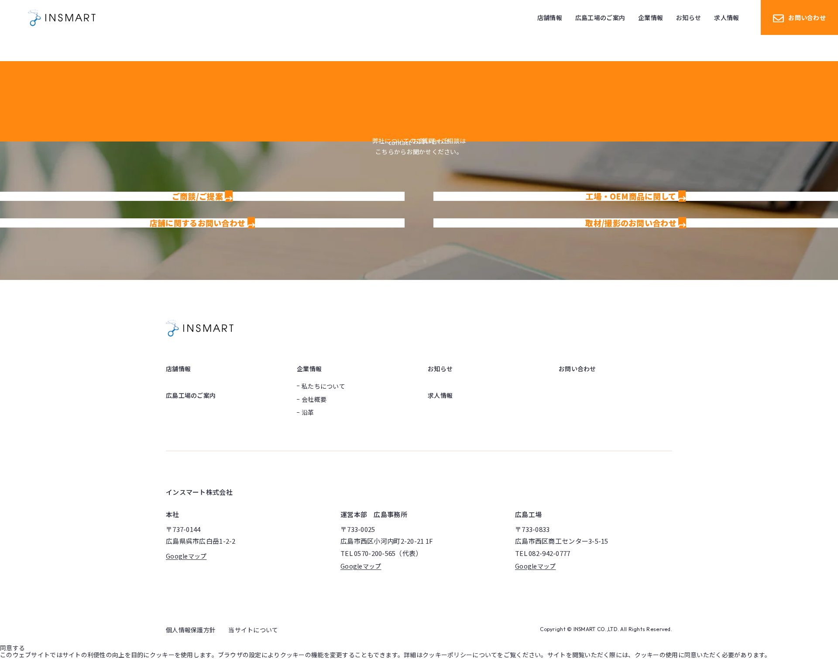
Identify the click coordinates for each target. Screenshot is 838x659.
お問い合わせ (807, 17)
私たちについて (323, 386)
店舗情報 (178, 368)
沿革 (308, 412)
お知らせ (440, 368)
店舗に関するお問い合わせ (198, 222)
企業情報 (309, 368)
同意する (12, 647)
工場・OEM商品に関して (632, 196)
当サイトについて (253, 629)
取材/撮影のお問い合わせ (631, 222)
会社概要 (314, 399)
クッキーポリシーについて (459, 654)
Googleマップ (186, 556)
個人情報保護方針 (191, 629)
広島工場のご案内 (191, 395)
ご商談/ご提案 (198, 196)
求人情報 (440, 395)
